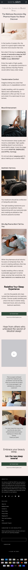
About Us (4, 504)
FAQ (3, 520)
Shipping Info (5, 516)
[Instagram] (8, 496)
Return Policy (5, 511)
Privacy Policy (5, 513)
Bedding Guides (5, 506)
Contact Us (4, 508)
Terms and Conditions (6, 518)
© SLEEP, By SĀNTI (14, 551)
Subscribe (7, 544)
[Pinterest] (15, 496)
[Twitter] (5, 496)
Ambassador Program (7, 523)
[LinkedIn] (18, 496)
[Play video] (14, 354)
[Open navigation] (2, 2)
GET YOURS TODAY (14, 313)
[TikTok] (12, 496)
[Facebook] (2, 496)
